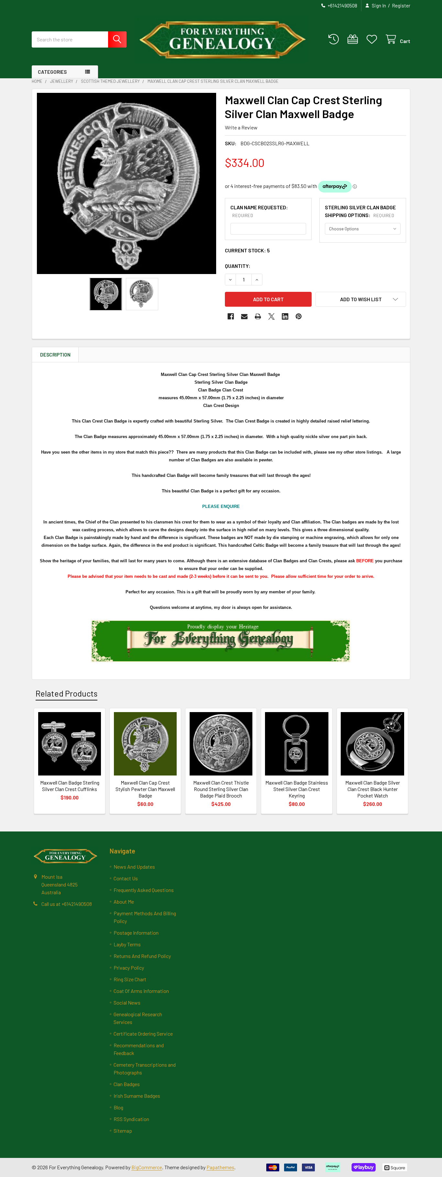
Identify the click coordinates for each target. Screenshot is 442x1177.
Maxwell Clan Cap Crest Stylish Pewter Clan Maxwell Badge (145, 788)
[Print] (258, 316)
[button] (360, 299)
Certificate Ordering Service (143, 1033)
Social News (127, 1002)
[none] (126, 183)
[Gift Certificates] (354, 39)
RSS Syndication (131, 1119)
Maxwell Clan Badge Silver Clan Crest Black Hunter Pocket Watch (372, 788)
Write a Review (241, 127)
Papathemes (220, 1167)
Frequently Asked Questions (144, 890)
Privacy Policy (129, 967)
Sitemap (123, 1131)
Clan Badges (127, 1084)
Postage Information (136, 933)
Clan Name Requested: (259, 211)
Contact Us (126, 878)
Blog (118, 1107)
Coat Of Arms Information (141, 991)
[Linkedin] (285, 316)
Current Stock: (247, 250)
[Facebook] (231, 316)
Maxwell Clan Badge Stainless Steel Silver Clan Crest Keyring (296, 788)
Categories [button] (52, 72)
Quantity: (237, 266)
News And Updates (134, 867)
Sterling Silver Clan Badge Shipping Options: (360, 211)
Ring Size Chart (130, 979)
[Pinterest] (298, 316)
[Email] (244, 316)
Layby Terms (127, 944)
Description (55, 355)
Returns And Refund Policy (142, 956)
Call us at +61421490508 (66, 904)
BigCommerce (146, 1167)
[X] (271, 316)
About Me (124, 901)
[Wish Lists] (373, 39)
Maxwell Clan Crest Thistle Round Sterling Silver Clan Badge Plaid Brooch (221, 788)
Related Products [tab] (66, 693)
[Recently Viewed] (335, 39)
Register (401, 5)
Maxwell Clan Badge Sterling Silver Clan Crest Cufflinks (69, 785)
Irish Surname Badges (137, 1096)
